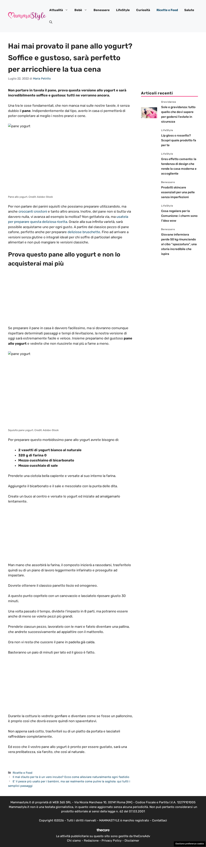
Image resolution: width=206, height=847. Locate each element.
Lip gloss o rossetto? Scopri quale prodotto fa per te (178, 140)
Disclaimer (132, 840)
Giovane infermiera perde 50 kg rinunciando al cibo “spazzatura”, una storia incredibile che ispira (179, 244)
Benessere (102, 10)
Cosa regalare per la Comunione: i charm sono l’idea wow (179, 215)
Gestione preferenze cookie (189, 843)
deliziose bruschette (84, 232)
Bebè (78, 10)
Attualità (56, 10)
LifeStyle (123, 10)
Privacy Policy (112, 840)
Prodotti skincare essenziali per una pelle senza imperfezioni (178, 192)
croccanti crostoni (33, 211)
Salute (189, 10)
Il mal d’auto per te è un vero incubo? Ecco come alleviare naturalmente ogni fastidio (71, 777)
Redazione (91, 840)
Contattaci (159, 820)
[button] (51, 22)
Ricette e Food (167, 10)
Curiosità (143, 10)
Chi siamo (74, 840)
